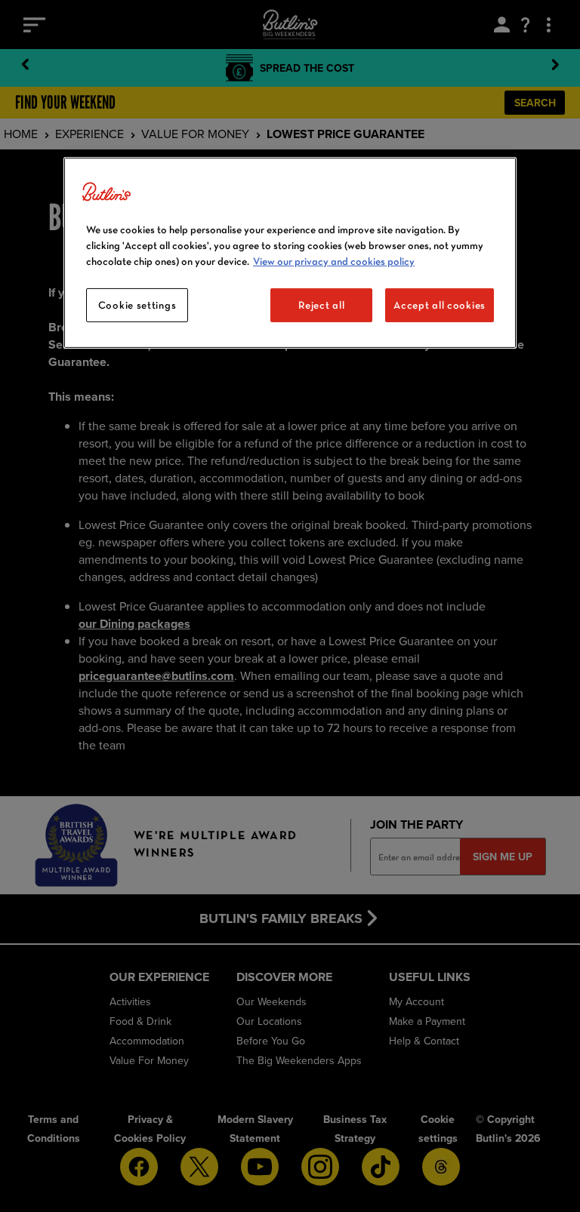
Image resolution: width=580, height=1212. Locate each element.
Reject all (321, 305)
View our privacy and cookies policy (334, 261)
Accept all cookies (439, 305)
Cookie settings (137, 305)
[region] (290, 253)
